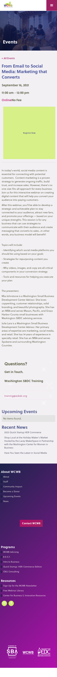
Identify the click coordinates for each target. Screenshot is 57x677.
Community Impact (12, 486)
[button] (51, 5)
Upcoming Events (12, 496)
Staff (5, 481)
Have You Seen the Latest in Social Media (25, 453)
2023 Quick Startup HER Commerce (22, 432)
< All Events (8, 58)
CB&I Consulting (11, 571)
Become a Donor (11, 491)
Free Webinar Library (13, 590)
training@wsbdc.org (15, 395)
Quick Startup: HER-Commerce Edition (22, 566)
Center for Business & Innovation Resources (24, 595)
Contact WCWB (31, 523)
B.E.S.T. (6, 557)
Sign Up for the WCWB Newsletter (20, 585)
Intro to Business (11, 562)
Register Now (29, 132)
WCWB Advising (11, 552)
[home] (9, 6)
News (6, 501)
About (6, 476)
